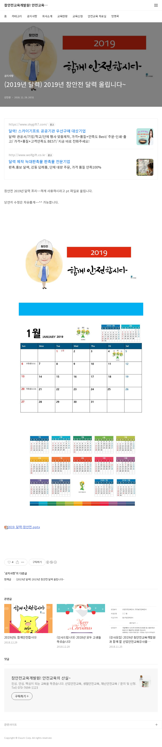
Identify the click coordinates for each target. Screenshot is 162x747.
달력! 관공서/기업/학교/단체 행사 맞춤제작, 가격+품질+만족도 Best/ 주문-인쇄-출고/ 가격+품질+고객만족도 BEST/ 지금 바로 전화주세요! (67, 138)
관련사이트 (10, 725)
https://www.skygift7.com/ (28, 124)
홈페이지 (9, 732)
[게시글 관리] (22, 562)
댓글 (6, 659)
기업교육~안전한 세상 (17, 738)
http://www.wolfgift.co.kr (27, 155)
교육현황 (62, 16)
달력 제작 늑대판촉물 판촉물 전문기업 (39, 161)
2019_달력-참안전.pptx (24, 527)
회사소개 (47, 16)
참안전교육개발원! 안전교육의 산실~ (27, 5)
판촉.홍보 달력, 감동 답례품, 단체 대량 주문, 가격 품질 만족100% (55, 167)
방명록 (115, 16)
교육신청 (78, 16)
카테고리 (17, 16)
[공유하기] (17, 562)
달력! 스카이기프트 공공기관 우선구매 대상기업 (47, 130)
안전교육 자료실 (97, 16)
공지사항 (32, 16)
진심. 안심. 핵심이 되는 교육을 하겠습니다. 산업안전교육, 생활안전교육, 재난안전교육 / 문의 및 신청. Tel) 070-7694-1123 (73, 685)
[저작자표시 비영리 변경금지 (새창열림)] (51, 562)
